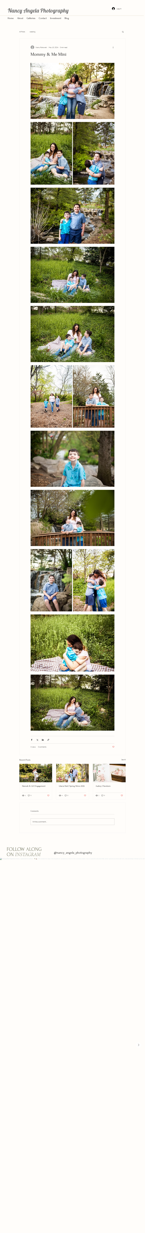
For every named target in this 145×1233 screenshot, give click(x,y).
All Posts (22, 32)
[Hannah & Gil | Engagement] (35, 773)
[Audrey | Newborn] (109, 773)
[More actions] (113, 47)
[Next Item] (138, 1045)
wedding (32, 32)
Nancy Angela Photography (38, 10)
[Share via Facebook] (32, 740)
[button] (123, 32)
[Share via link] (48, 740)
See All (123, 760)
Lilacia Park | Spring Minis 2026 (72, 786)
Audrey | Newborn (103, 786)
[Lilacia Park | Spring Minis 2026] (72, 773)
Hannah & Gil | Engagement (33, 786)
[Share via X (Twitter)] (37, 740)
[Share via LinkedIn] (43, 740)
